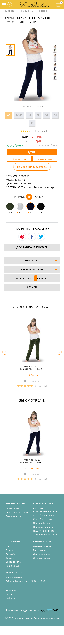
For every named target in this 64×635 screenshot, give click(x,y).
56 (32, 123)
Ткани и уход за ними (45, 534)
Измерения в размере (32, 166)
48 (29, 115)
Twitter (10, 594)
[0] (58, 4)
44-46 (19, 115)
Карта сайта (12, 508)
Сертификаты (13, 561)
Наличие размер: (28, 196)
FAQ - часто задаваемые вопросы (45, 510)
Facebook (11, 590)
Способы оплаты (42, 519)
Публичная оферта (44, 530)
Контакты (11, 558)
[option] (32, 64)
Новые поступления (17, 512)
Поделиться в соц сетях (32, 228)
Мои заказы (40, 550)
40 (8, 115)
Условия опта (48, 145)
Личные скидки (42, 558)
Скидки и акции (14, 516)
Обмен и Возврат (43, 523)
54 (55, 115)
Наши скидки (13, 565)
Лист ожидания (42, 554)
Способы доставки (43, 515)
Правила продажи (43, 526)
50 (38, 115)
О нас (9, 546)
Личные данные (42, 546)
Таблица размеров (32, 106)
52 (46, 115)
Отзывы (10, 550)
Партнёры (11, 554)
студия (49, 610)
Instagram (11, 598)
